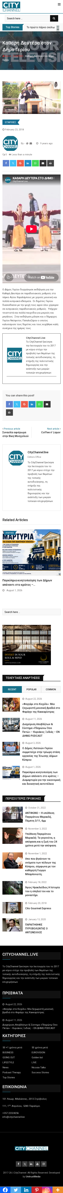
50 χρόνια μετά (40, 1047)
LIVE (34, 1062)
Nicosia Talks (39, 1067)
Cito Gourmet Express (38, 908)
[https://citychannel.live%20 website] (27, 143)
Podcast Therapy (12, 1072)
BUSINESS (8, 1052)
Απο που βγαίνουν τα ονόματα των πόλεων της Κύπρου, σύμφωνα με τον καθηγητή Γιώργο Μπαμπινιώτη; (40, 866)
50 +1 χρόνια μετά (12, 1047)
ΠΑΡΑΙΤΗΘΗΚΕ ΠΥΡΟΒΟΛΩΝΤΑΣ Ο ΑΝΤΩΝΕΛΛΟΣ (36, 928)
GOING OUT (9, 1057)
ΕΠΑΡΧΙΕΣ (18, 56)
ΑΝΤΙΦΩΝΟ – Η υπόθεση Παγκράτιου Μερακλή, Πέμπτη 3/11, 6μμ (39, 816)
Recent (12, 689)
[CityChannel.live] (30, 143)
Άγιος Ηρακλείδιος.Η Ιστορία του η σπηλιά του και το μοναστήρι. (42, 891)
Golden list (37, 1057)
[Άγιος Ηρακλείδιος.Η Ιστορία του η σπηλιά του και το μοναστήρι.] (12, 888)
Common (51, 689)
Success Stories (40, 1072)
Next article (53, 428)
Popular (31, 689)
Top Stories (9, 1077)
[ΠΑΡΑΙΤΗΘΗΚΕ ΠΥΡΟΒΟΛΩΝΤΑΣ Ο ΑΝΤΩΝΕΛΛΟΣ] (12, 924)
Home (8, 56)
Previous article (12, 428)
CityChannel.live (38, 452)
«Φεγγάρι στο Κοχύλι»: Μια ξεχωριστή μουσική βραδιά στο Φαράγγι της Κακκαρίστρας (41, 708)
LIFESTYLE (8, 1062)
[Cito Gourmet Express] (12, 907)
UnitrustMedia (33, 1176)
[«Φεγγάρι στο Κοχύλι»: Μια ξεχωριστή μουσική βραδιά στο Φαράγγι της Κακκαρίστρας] (11, 705)
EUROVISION (38, 1052)
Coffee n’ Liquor (51, 432)
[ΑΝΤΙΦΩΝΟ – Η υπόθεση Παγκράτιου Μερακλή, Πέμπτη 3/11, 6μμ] (12, 815)
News (6, 1067)
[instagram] (9, 382)
